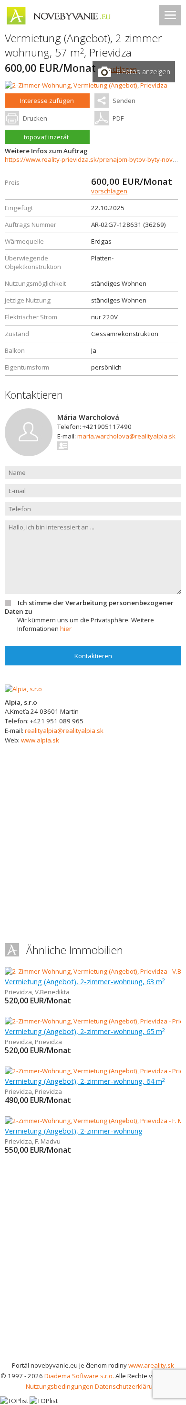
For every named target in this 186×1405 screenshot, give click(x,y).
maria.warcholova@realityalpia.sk (126, 436)
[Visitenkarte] (63, 445)
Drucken (35, 118)
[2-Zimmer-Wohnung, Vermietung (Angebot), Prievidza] (86, 85)
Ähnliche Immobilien (74, 950)
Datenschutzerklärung (127, 1386)
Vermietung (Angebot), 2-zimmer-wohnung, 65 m (85, 1031)
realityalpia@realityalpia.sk (64, 730)
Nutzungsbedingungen (59, 1386)
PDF (118, 118)
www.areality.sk (151, 1365)
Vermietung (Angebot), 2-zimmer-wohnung (74, 1130)
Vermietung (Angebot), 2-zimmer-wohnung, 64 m (85, 1081)
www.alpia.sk (40, 740)
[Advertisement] (93, 1262)
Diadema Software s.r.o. (79, 1375)
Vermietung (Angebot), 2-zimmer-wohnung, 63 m (85, 981)
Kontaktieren (93, 656)
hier (66, 628)
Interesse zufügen (47, 100)
